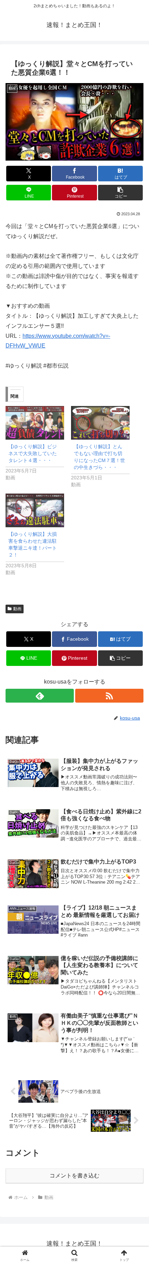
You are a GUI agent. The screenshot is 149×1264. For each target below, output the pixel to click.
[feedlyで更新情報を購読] (40, 696)
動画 (17, 608)
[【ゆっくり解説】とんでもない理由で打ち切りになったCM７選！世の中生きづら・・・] (100, 423)
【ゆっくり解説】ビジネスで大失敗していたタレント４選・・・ (32, 453)
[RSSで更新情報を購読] (109, 696)
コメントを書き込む (74, 1176)
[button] (120, 192)
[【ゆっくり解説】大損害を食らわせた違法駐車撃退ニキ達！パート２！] (35, 510)
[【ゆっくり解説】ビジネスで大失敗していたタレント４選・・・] (35, 423)
